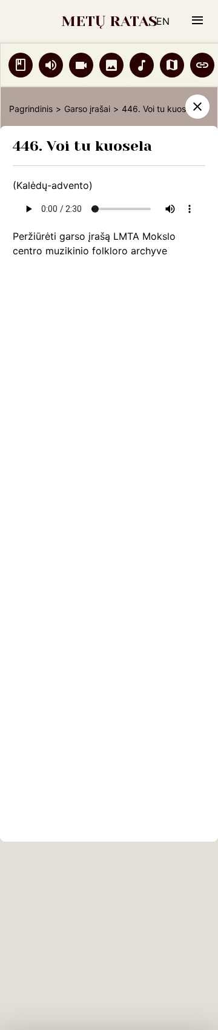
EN (163, 21)
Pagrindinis (31, 109)
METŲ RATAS (109, 21)
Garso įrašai (87, 109)
